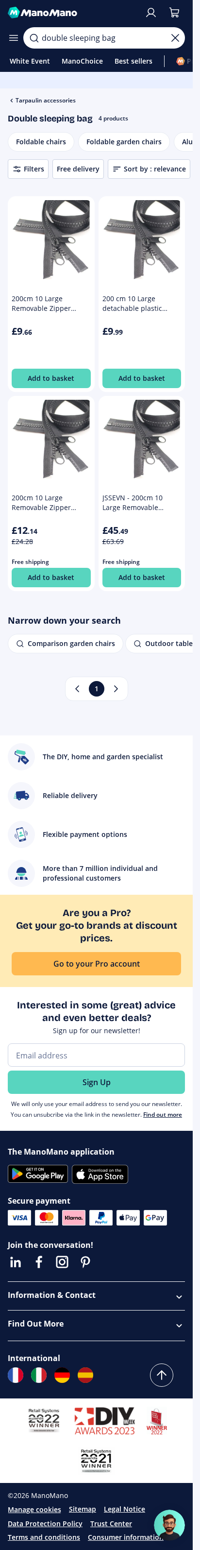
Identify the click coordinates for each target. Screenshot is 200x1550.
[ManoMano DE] (62, 1375)
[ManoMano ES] (85, 1375)
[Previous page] (77, 689)
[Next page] (116, 689)
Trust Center (111, 1523)
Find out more (162, 1114)
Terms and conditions (44, 1537)
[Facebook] (39, 1262)
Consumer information (126, 1537)
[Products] (13, 38)
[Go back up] (161, 1375)
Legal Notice (124, 1509)
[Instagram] (62, 1262)
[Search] (34, 38)
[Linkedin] (15, 1262)
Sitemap (82, 1509)
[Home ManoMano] (72, 12)
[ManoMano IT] (39, 1375)
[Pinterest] (85, 1262)
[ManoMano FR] (15, 1375)
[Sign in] (151, 12)
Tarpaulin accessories (46, 100)
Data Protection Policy (45, 1523)
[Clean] (175, 38)
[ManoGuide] (169, 1525)
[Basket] (174, 12)
